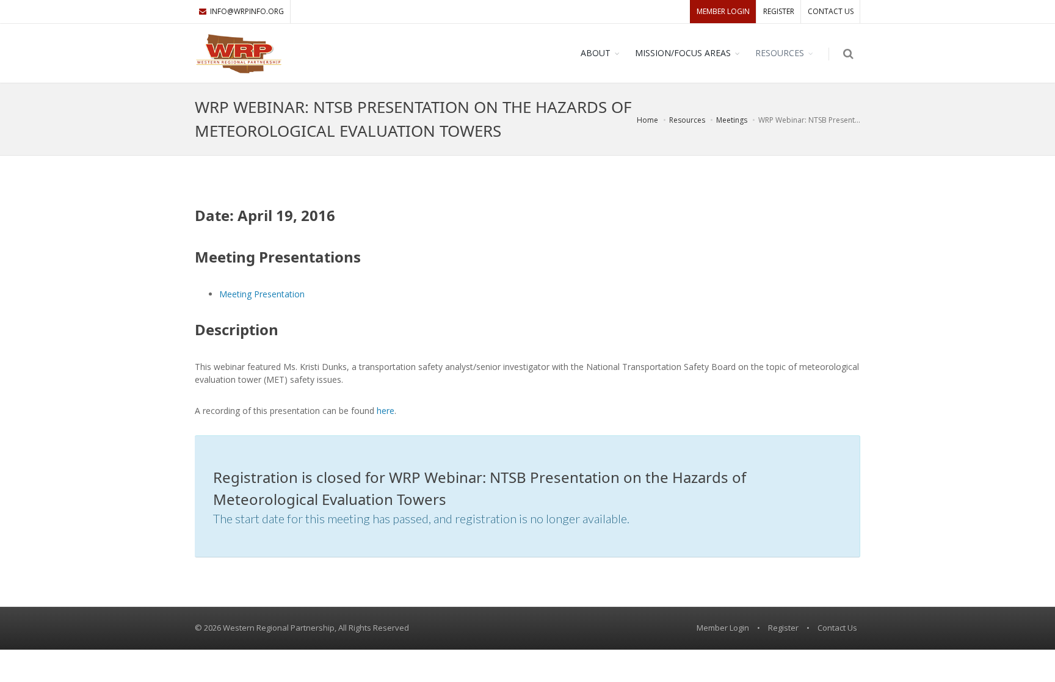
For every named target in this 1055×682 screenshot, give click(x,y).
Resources (779, 53)
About (596, 53)
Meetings (731, 120)
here (385, 410)
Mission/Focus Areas (683, 53)
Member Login (723, 11)
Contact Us (831, 11)
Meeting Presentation (262, 294)
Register (778, 11)
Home (647, 120)
